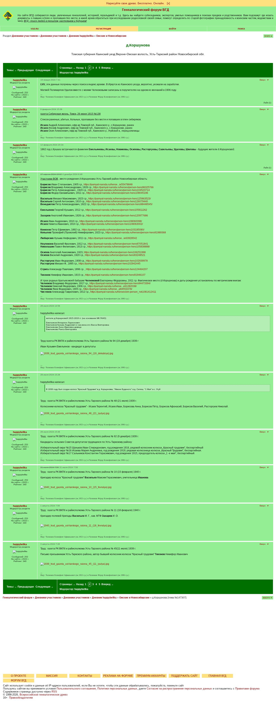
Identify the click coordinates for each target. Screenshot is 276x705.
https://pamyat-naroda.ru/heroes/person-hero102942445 (109, 263)
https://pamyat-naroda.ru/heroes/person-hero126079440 (117, 201)
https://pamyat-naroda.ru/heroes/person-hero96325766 (123, 187)
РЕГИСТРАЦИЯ (103, 29)
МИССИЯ (51, 675)
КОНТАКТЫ (85, 675)
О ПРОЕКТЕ (18, 675)
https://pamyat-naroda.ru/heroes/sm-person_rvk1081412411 (123, 291)
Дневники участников (25, 36)
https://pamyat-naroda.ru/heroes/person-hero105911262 (116, 209)
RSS (54, 691)
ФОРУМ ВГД (18, 680)
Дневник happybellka (81, 36)
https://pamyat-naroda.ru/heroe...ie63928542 (112, 238)
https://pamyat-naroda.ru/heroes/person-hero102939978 (117, 260)
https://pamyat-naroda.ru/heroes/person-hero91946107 (115, 274)
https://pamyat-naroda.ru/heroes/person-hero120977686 (117, 215)
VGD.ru (35, 29)
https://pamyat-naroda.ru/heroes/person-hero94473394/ (120, 283)
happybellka (81, 72)
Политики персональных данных (117, 688)
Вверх (262, 80)
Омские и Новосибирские (111, 36)
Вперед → (107, 67)
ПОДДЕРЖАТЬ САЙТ (184, 675)
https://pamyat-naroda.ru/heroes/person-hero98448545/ (121, 204)
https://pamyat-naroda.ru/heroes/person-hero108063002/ (111, 224)
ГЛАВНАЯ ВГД (217, 675)
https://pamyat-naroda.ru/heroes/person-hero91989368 (135, 232)
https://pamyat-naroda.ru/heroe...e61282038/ (112, 286)
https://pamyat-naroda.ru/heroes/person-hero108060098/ (110, 221)
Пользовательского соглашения (76, 688)
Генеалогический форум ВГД (145, 10)
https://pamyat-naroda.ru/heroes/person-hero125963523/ (119, 198)
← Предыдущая (24, 70)
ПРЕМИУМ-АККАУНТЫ (151, 675)
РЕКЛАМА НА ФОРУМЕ (118, 675)
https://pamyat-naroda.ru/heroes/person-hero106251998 (115, 252)
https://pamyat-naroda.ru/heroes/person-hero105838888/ (118, 246)
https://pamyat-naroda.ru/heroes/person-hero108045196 (117, 193)
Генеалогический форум (17, 597)
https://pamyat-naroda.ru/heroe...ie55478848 (108, 184)
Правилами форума (247, 688)
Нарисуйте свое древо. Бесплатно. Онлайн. (135, 3)
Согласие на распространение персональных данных (179, 688)
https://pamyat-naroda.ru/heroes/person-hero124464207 (117, 269)
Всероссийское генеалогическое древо (43, 694)
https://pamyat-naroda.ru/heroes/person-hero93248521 (115, 255)
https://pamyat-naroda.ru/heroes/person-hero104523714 (119, 190)
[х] (168, 3)
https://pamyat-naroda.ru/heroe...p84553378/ (107, 289)
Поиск (241, 29)
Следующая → (44, 70)
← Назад (78, 67)
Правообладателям (21, 697)
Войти (172, 29)
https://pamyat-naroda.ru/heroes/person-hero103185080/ (113, 229)
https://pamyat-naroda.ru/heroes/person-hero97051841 (118, 243)
